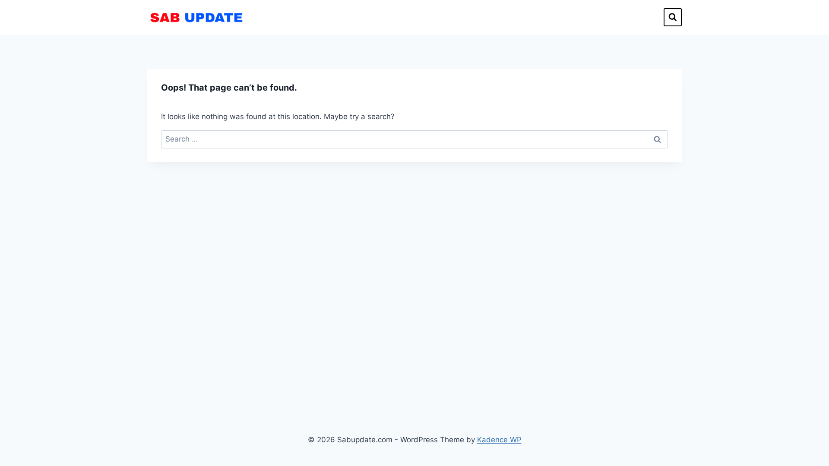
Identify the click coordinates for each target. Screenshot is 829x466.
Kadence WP (499, 439)
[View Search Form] (673, 17)
